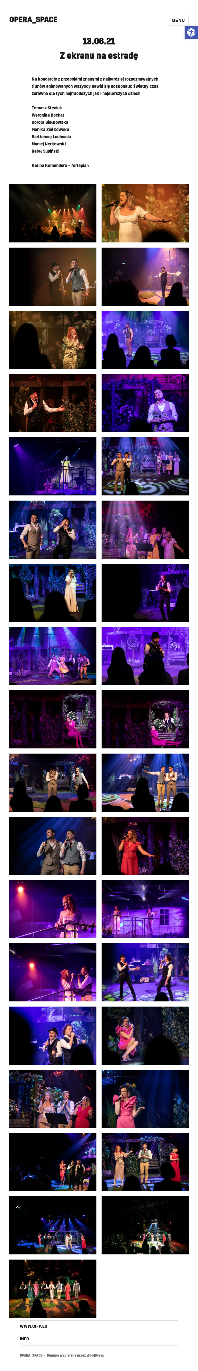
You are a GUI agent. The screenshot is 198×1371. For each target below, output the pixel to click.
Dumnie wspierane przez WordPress (75, 1355)
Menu (178, 20)
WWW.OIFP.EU (33, 1326)
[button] (191, 32)
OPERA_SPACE (33, 19)
